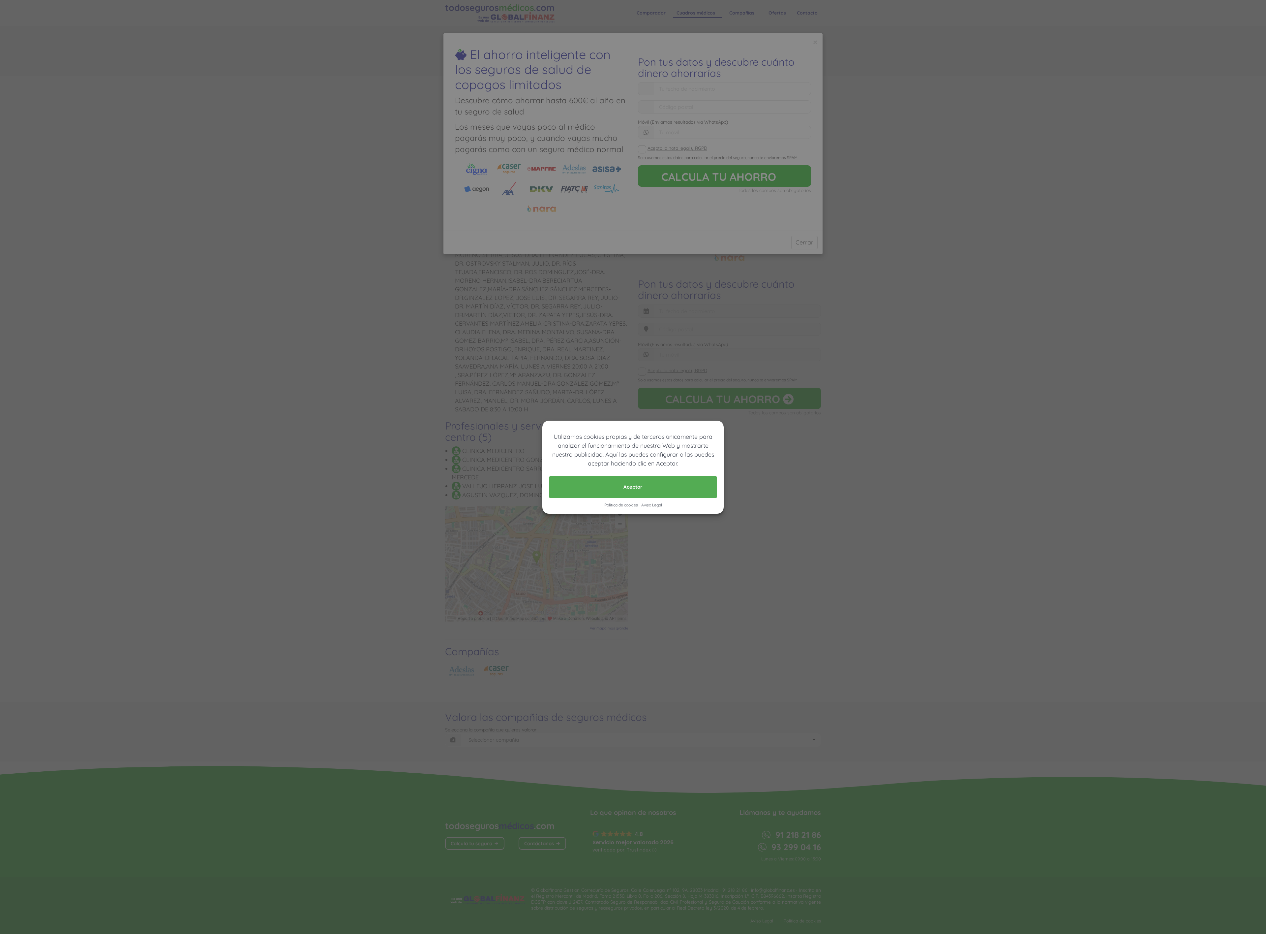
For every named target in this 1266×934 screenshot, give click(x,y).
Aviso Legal (651, 504)
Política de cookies (621, 504)
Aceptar (633, 487)
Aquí (611, 454)
